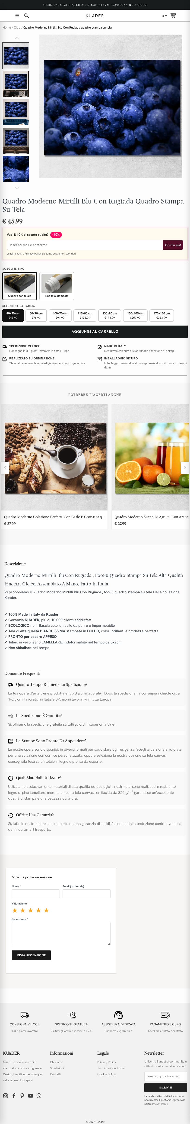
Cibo (17, 27)
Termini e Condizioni (111, 1068)
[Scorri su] (16, 38)
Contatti (55, 1074)
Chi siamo (56, 1062)
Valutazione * (20, 903)
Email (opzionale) (73, 886)
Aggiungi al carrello (95, 331)
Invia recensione (31, 955)
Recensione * (20, 919)
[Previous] (5, 468)
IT (163, 15)
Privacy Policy (33, 253)
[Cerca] (27, 15)
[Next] (185, 468)
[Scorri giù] (16, 187)
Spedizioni (57, 1068)
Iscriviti (165, 1087)
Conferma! (173, 245)
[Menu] (17, 15)
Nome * (16, 886)
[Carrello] (173, 15)
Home (7, 27)
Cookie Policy (106, 1074)
